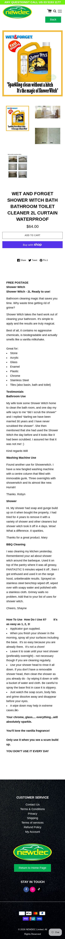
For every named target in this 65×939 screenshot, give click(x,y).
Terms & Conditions (32, 809)
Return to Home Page (32, 867)
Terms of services (32, 822)
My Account (32, 831)
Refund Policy (32, 827)
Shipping (32, 818)
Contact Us (33, 804)
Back (53, 19)
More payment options (32, 251)
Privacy (32, 813)
